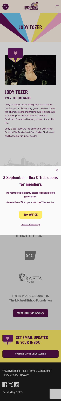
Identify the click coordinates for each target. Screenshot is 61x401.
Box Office (30, 215)
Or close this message (30, 225)
